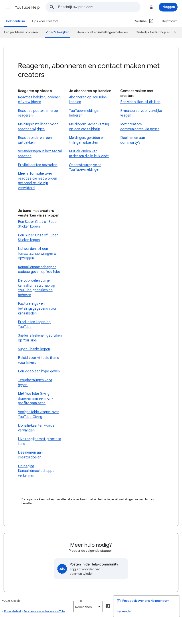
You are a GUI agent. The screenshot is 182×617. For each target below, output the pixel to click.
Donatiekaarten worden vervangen (37, 428)
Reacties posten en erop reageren (38, 113)
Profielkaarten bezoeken (37, 165)
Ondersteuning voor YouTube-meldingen (85, 167)
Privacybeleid (12, 611)
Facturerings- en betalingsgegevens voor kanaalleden (37, 308)
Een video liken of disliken (140, 102)
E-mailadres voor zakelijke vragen (141, 113)
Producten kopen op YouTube (34, 324)
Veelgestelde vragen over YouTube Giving (38, 414)
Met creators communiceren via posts (140, 126)
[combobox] (99, 7)
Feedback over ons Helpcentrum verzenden (143, 606)
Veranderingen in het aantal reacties (40, 153)
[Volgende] (173, 32)
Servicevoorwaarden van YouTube (44, 611)
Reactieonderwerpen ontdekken (35, 140)
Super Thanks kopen (34, 349)
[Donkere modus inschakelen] (108, 606)
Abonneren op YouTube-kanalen (88, 99)
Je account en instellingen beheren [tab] (102, 32)
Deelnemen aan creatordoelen (30, 455)
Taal (80, 600)
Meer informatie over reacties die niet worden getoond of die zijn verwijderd (37, 180)
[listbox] (88, 606)
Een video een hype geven (39, 371)
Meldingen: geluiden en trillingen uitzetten (87, 140)
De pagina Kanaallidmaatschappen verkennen (37, 471)
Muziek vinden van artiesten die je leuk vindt (89, 153)
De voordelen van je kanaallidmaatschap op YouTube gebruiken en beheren (36, 287)
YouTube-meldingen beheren (84, 113)
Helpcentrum (15, 21)
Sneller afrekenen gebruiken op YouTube (40, 338)
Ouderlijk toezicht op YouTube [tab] (157, 32)
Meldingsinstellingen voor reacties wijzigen (38, 126)
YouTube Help (27, 7)
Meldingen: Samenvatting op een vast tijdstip (89, 126)
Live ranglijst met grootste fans (39, 441)
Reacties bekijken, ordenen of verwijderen (39, 99)
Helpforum (170, 21)
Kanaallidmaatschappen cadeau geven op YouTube (39, 269)
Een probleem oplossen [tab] (21, 32)
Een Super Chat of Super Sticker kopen (38, 224)
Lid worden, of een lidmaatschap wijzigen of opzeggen (38, 254)
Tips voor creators (45, 21)
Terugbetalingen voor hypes (35, 382)
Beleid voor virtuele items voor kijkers (38, 360)
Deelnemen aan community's (132, 140)
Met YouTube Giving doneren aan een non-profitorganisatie (35, 398)
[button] (8, 7)
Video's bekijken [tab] (57, 32)
